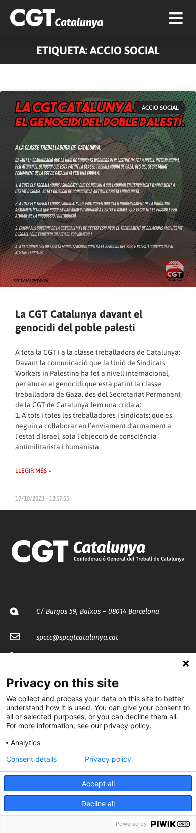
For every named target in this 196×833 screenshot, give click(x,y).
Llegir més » (33, 470)
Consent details (31, 759)
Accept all (98, 783)
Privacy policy (108, 759)
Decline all (98, 803)
